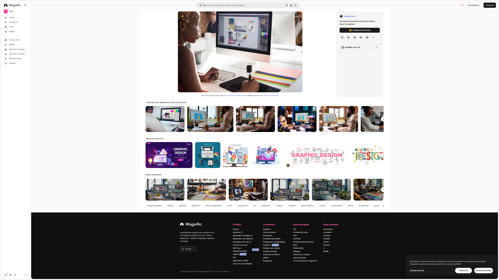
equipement (265, 206)
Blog (295, 245)
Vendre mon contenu (301, 254)
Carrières (297, 238)
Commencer (269, 224)
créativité (292, 206)
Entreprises (267, 261)
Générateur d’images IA (242, 235)
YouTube (326, 235)
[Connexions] (6, 275)
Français (188, 249)
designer (170, 206)
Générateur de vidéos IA (243, 238)
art (255, 206)
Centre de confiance (271, 254)
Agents (239, 254)
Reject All (463, 270)
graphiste (182, 206)
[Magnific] (191, 225)
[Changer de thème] (15, 275)
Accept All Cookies (484, 270)
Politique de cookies (271, 248)
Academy (267, 229)
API (234, 257)
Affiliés (265, 258)
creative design (336, 206)
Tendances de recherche (303, 242)
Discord (326, 245)
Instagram (327, 232)
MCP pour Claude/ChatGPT (245, 249)
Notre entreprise (301, 224)
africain (350, 206)
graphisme (195, 206)
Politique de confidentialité (274, 242)
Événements (298, 248)
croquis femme (242, 206)
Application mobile (240, 260)
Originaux (270, 245)
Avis (295, 235)
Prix (462, 5)
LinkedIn (326, 238)
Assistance (267, 235)
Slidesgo (296, 251)
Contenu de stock (240, 245)
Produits (237, 224)
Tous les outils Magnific (242, 263)
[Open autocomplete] (199, 5)
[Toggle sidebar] (25, 5)
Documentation (269, 232)
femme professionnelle (213, 206)
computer (279, 206)
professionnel (364, 206)
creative (322, 206)
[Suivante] (383, 119)
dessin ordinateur (307, 206)
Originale (195, 16)
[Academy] (10, 275)
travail (229, 206)
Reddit (326, 251)
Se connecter (473, 5)
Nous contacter (331, 224)
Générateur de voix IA (242, 242)
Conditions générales (271, 238)
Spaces (236, 229)
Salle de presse (299, 258)
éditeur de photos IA (271, 95)
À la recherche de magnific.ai (305, 261)
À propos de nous (300, 232)
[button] (188, 249)
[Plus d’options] (373, 37)
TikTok (326, 242)
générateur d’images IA (235, 95)
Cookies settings (270, 251)
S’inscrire (490, 5)
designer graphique (155, 206)
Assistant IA (238, 232)
